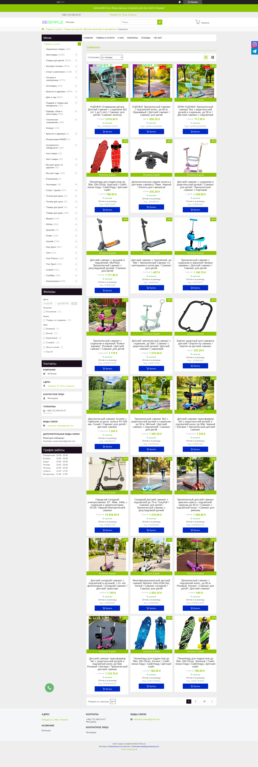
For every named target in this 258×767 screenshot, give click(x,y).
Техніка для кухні (54, 201)
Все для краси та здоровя (54, 166)
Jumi (48, 252)
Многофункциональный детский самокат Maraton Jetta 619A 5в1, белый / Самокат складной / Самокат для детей (151, 584)
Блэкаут (50, 128)
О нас (121, 38)
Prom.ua (142, 744)
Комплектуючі (53, 281)
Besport (49, 218)
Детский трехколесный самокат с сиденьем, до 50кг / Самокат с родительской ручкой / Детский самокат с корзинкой (151, 345)
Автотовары (52, 55)
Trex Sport (51, 264)
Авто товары (52, 159)
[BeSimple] (53, 22)
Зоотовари (51, 184)
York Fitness (52, 258)
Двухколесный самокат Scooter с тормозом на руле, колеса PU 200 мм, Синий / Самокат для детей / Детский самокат (107, 423)
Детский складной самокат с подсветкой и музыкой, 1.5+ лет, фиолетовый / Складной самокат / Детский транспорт (107, 584)
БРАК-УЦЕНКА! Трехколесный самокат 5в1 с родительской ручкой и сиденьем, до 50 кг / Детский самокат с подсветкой (195, 111)
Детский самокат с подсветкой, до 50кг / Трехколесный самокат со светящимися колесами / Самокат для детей (151, 264)
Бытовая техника (54, 66)
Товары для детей (73, 29)
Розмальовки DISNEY (56, 139)
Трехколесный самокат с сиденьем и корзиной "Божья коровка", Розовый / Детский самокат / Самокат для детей (107, 345)
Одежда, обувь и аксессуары (54, 112)
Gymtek (49, 241)
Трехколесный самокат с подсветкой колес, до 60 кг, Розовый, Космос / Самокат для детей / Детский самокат (195, 584)
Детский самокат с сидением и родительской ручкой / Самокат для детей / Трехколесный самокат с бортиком (195, 186)
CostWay (50, 275)
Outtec (49, 235)
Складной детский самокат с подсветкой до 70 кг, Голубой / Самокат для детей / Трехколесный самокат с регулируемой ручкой (151, 505)
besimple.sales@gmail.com (60, 425)
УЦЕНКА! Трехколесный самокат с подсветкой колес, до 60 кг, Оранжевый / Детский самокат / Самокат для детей (151, 111)
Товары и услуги (54, 29)
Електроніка (52, 179)
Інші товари (51, 153)
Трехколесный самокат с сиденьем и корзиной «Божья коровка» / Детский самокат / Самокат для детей (195, 264)
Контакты (132, 38)
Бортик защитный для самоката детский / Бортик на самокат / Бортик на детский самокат (195, 344)
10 (204, 701)
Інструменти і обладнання (52, 146)
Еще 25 (49, 352)
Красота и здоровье (55, 91)
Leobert (49, 270)
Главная (88, 38)
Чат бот (158, 38)
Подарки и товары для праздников (57, 104)
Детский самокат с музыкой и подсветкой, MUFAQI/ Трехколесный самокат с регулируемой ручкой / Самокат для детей (107, 265)
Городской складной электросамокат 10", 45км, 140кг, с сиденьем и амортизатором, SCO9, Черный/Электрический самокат (107, 505)
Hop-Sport (51, 247)
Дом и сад (51, 97)
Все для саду (52, 173)
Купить (109, 131)
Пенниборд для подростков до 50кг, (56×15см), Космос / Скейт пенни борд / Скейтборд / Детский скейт (151, 662)
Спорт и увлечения (55, 72)
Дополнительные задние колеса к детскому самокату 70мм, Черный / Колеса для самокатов (151, 185)
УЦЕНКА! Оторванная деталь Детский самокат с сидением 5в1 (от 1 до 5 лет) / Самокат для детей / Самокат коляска (107, 111)
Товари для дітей (54, 207)
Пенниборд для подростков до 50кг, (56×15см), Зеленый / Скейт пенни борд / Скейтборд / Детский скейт (195, 662)
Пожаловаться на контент (119, 746)
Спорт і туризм (53, 190)
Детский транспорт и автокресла (100, 29)
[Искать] (159, 22)
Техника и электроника (52, 78)
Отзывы (145, 38)
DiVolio (49, 224)
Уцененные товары (55, 49)
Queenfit (50, 230)
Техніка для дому (54, 196)
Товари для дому (54, 213)
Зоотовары (51, 86)
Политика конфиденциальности (145, 746)
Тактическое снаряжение (52, 120)
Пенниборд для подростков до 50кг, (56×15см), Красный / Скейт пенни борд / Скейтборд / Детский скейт (107, 186)
